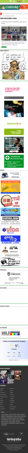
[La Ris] (10, 200)
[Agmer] (10, 250)
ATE (17, 418)
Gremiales (12, 388)
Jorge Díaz (21, 418)
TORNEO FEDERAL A (4, 423)
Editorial (1, 402)
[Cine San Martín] (10, 261)
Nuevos (6, 412)
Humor (11, 390)
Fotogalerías (2, 408)
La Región (12, 398)
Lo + (10, 412)
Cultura (1, 398)
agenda (19, 416)
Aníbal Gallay (3, 418)
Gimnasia (10, 414)
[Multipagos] (10, 211)
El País (1, 404)
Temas (2, 412)
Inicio (1, 15)
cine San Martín (3, 424)
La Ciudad (12, 394)
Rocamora (3, 416)
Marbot (14, 419)
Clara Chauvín (22, 419)
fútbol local (22, 423)
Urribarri (17, 419)
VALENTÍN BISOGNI (12, 423)
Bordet (10, 419)
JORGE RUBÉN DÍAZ (9, 416)
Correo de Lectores (3, 396)
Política (11, 404)
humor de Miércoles (4, 419)
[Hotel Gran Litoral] (10, 187)
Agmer (19, 414)
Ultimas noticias (16, 25)
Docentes (6, 421)
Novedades (12, 400)
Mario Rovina (23, 416)
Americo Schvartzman (4, 414)
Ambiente (2, 388)
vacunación (15, 416)
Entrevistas (2, 406)
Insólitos (11, 392)
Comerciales (2, 392)
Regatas (14, 421)
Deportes (11, 25)
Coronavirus (23, 414)
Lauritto (2, 421)
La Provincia (12, 396)
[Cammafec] (10, 239)
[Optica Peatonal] (10, 175)
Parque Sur (14, 418)
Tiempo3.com (16, 359)
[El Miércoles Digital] (14, 6)
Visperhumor (12, 408)
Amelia (1, 390)
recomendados (9, 418)
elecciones (18, 421)
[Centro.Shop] (10, 220)
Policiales (11, 402)
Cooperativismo (3, 394)
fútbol (10, 421)
